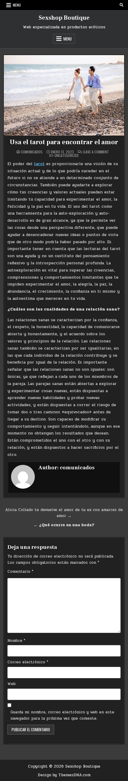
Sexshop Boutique (64, 18)
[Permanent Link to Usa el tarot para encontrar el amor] (64, 95)
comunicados (32, 152)
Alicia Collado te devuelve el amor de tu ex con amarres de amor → (64, 513)
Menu (17, 4)
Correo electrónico (27, 662)
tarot (39, 164)
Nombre (16, 641)
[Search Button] (121, 5)
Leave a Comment (96, 152)
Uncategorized (66, 155)
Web (11, 684)
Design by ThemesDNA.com (64, 775)
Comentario (20, 572)
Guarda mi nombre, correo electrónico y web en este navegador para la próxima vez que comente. (62, 715)
